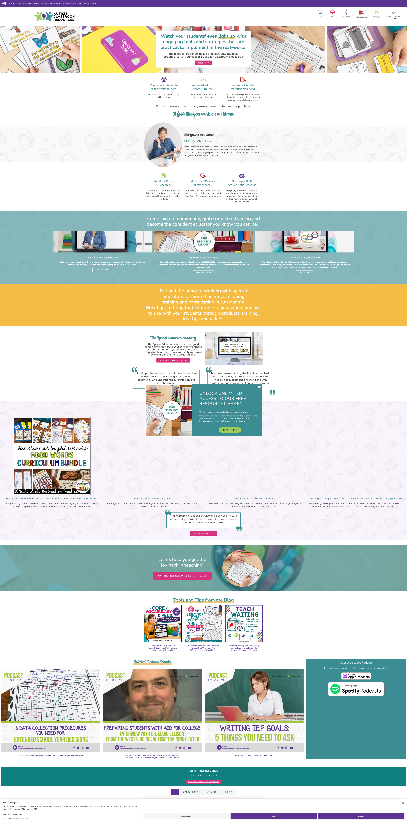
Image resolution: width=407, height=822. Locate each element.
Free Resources (86, 3)
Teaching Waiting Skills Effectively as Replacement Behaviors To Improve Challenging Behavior (244, 647)
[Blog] (332, 12)
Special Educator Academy (45, 3)
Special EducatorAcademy (393, 18)
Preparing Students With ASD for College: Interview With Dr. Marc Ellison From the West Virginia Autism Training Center (152, 756)
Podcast (27, 3)
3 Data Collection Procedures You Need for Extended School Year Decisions (50, 755)
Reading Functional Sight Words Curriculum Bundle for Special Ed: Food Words (52, 498)
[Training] (376, 12)
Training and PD (69, 3)
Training (376, 17)
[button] (403, 3)
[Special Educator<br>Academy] (393, 12)
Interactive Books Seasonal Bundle (254, 498)
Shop (9, 3)
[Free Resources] (361, 12)
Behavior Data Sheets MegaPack (153, 498)
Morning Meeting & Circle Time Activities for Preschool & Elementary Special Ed (355, 498)
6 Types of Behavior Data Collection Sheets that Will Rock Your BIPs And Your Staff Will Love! (203, 647)
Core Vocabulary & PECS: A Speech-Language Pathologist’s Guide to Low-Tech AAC (163, 647)
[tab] (175, 792)
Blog (18, 3)
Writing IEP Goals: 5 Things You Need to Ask (254, 755)
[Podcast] (346, 12)
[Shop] (320, 12)
